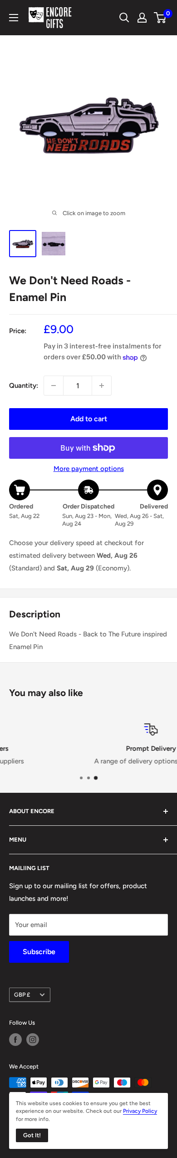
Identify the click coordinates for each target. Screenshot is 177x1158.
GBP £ (22, 994)
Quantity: (23, 385)
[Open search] (124, 18)
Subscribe (39, 951)
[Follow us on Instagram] (32, 1039)
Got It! (32, 1135)
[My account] (142, 18)
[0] (160, 17)
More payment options (89, 469)
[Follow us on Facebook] (15, 1039)
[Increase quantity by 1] (101, 385)
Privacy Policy (140, 1111)
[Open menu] (13, 17)
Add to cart (88, 418)
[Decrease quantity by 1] (53, 385)
